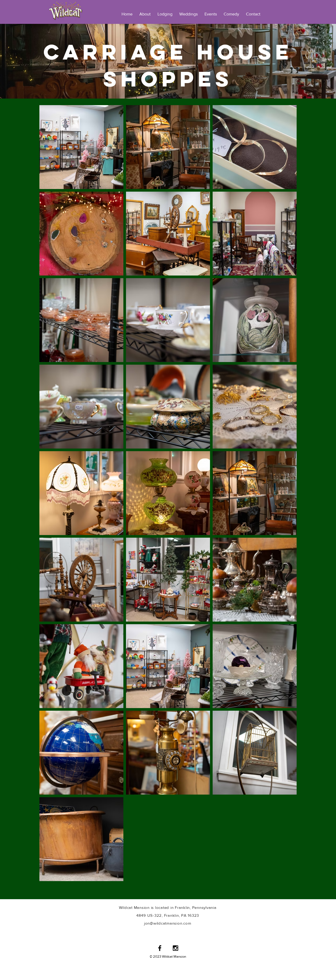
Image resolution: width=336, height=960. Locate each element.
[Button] (65, 10)
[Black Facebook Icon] (160, 948)
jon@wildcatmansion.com (167, 923)
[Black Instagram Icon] (175, 948)
